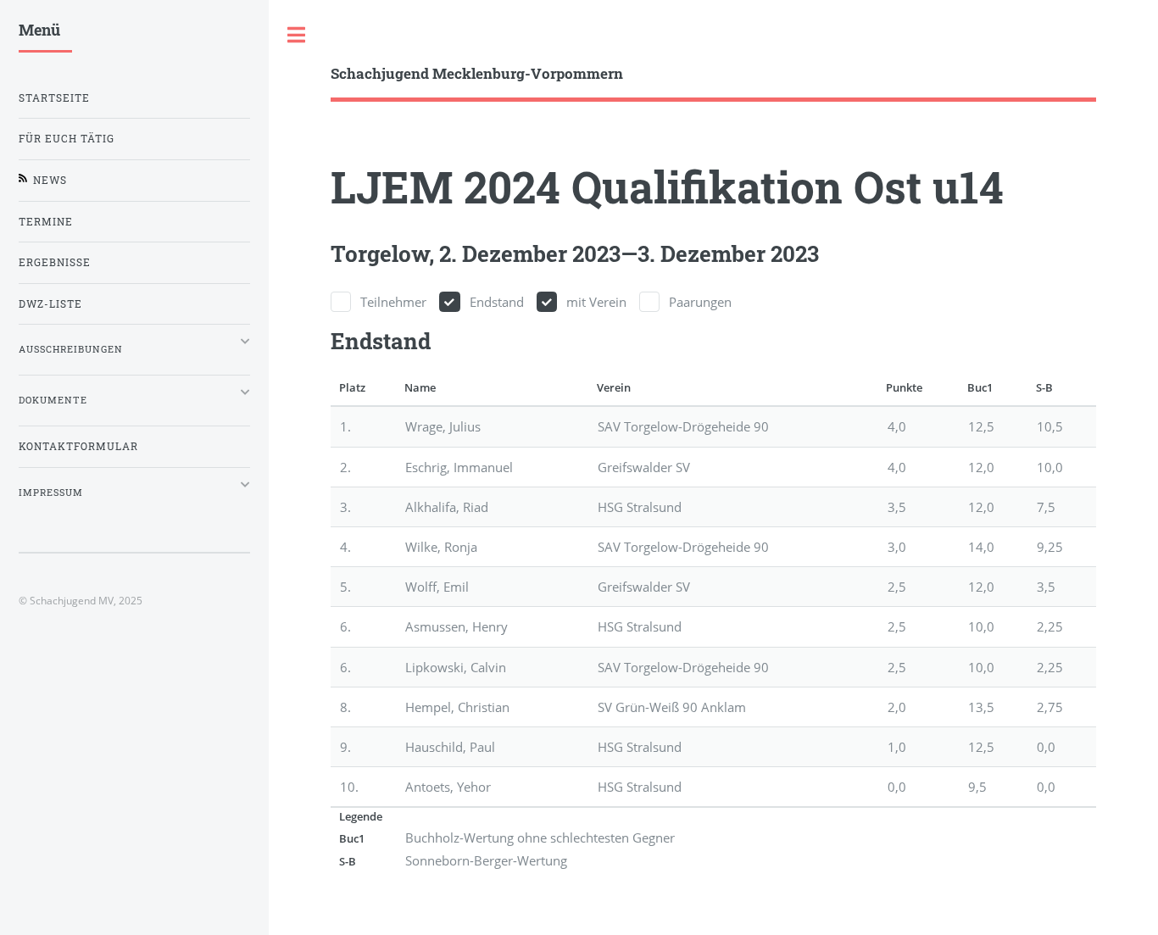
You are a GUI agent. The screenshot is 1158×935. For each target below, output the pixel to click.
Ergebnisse (55, 262)
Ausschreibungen (71, 349)
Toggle (297, 35)
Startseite (54, 98)
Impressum (51, 492)
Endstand (497, 301)
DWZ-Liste (50, 304)
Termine (46, 221)
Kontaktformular (78, 446)
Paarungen (700, 301)
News (50, 180)
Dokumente (53, 400)
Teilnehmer (393, 301)
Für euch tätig (66, 138)
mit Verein (596, 301)
